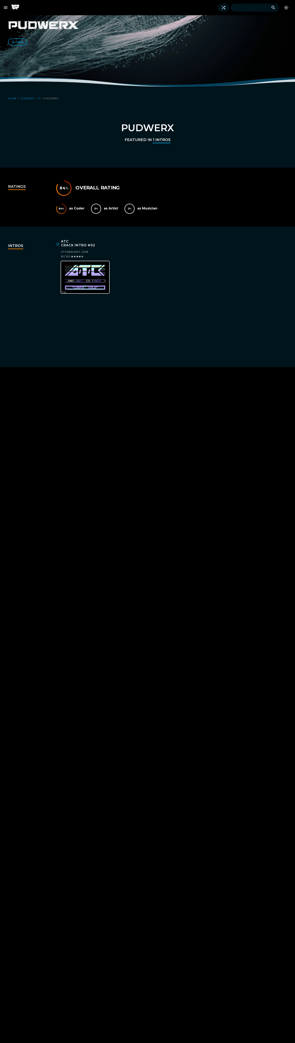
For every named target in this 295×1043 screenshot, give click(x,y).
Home (12, 98)
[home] (16, 7)
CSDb (19, 42)
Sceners (27, 98)
